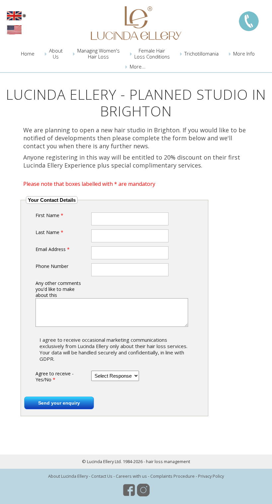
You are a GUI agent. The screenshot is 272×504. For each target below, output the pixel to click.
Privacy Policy (211, 476)
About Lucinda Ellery (68, 476)
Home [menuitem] (27, 53)
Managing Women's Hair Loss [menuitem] (98, 53)
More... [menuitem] (138, 66)
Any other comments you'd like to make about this (58, 289)
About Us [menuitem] (56, 53)
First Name (49, 215)
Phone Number (51, 266)
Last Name (49, 232)
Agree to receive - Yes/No (54, 377)
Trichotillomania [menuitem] (201, 53)
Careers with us (131, 476)
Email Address (52, 249)
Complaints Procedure (172, 476)
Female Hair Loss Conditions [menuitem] (152, 53)
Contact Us (101, 476)
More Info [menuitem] (244, 53)
